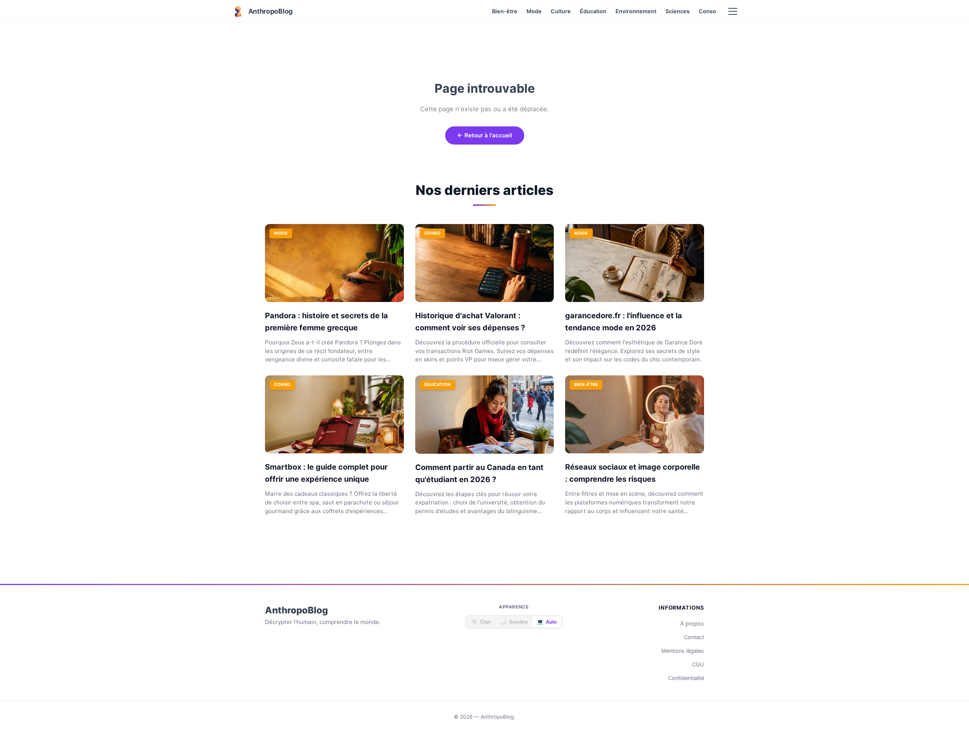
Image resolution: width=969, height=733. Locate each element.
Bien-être (504, 11)
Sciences (677, 11)
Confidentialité (686, 678)
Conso (707, 11)
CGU (698, 664)
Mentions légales (682, 650)
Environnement (635, 11)
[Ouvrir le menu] (732, 11)
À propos (692, 623)
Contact (694, 637)
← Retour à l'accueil (484, 135)
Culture (561, 11)
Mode (534, 11)
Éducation (593, 11)
